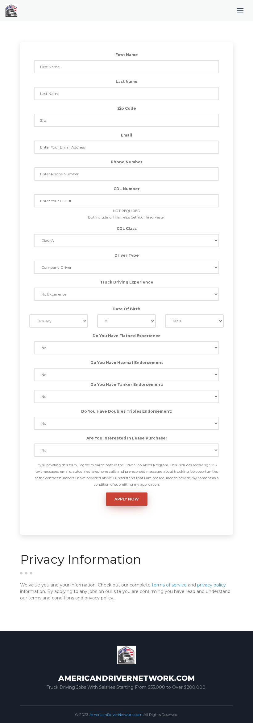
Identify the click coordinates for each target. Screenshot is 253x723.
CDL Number (127, 188)
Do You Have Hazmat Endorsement (126, 362)
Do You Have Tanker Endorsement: (126, 384)
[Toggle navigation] (240, 10)
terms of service (169, 585)
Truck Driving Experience (126, 282)
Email (126, 135)
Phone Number (127, 162)
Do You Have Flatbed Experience (127, 335)
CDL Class (127, 228)
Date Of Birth (126, 309)
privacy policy (211, 585)
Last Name (127, 81)
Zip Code (126, 108)
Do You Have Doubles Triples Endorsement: (126, 411)
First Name (126, 54)
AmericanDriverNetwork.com (116, 714)
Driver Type (126, 255)
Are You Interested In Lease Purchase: (126, 438)
